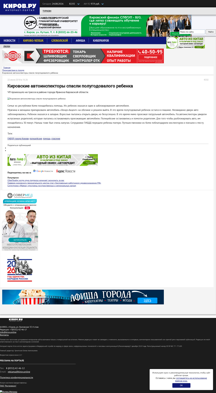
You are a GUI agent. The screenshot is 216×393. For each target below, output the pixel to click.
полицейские (36, 138)
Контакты (4, 335)
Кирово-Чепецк (33, 40)
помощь (47, 138)
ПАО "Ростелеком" (8, 385)
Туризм (47, 10)
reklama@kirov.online (19, 371)
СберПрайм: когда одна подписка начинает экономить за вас (35, 180)
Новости (9, 40)
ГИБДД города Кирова (18, 138)
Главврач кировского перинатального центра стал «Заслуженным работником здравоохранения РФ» (54, 183)
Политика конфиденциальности (16, 377)
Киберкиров (101, 40)
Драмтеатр (49, 17)
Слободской (59, 40)
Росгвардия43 (51, 25)
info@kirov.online (8, 332)
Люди (6, 46)
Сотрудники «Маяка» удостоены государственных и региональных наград (41, 185)
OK (181, 385)
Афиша (80, 40)
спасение (55, 138)
